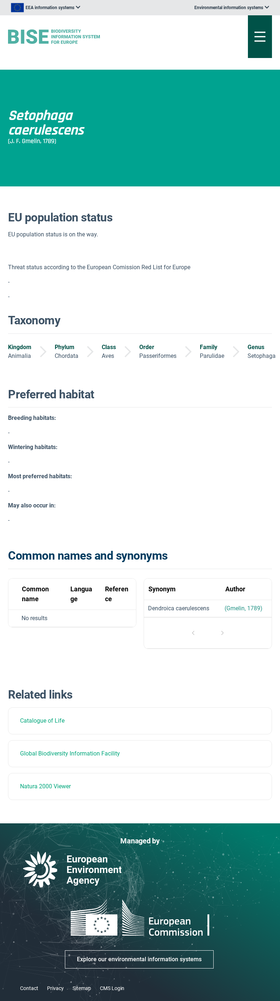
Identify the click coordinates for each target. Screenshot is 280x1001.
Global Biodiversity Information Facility (70, 753)
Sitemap (82, 988)
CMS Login (112, 988)
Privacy (55, 988)
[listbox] (45, 7)
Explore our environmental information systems (139, 959)
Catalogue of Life (42, 720)
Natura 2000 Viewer (45, 786)
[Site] (94, 37)
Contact (29, 988)
